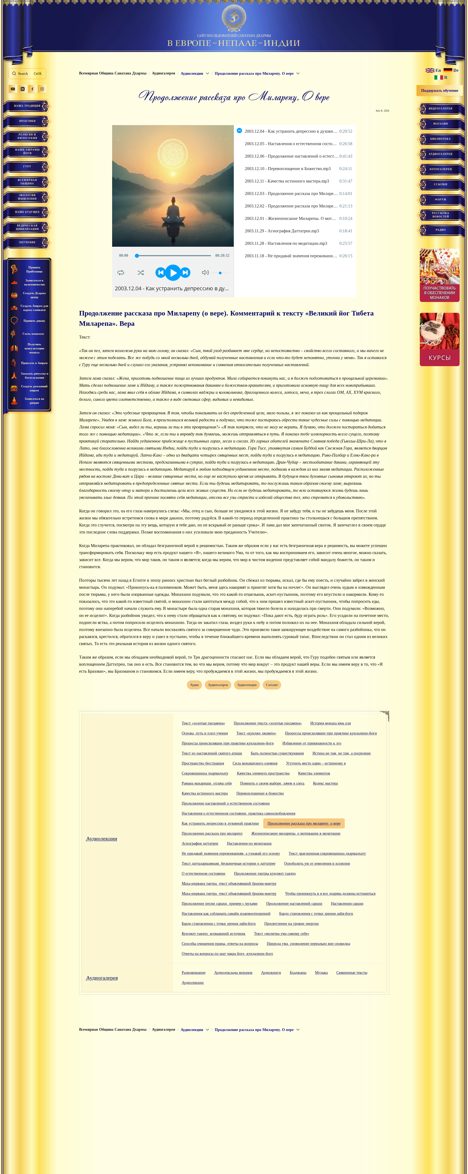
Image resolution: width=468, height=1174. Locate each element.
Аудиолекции (101, 838)
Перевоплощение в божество (260, 793)
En (438, 70)
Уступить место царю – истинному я (316, 763)
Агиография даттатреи (200, 843)
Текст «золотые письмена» (203, 723)
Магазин (440, 123)
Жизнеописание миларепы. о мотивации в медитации (295, 833)
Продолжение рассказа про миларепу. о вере (304, 823)
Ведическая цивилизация (27, 227)
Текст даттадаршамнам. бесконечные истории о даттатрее (228, 863)
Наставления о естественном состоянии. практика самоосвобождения (238, 813)
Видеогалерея (441, 108)
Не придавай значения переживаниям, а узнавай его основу (231, 853)
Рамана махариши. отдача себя (207, 783)
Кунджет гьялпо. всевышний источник (213, 934)
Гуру (27, 166)
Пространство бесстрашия (203, 763)
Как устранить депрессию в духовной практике (220, 823)
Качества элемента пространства (263, 773)
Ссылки (440, 184)
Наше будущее (27, 212)
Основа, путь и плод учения (205, 733)
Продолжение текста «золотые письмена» (268, 723)
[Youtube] (12, 88)
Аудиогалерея (102, 978)
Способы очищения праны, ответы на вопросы (220, 944)
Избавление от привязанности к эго (311, 743)
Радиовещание (194, 973)
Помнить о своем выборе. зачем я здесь (272, 783)
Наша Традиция (27, 106)
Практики (27, 121)
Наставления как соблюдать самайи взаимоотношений (226, 914)
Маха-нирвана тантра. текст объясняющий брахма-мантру (229, 884)
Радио (441, 230)
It (445, 77)
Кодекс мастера (325, 783)
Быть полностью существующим (277, 753)
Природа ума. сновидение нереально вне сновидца (308, 944)
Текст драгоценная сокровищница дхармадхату (327, 853)
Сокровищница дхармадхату (205, 773)
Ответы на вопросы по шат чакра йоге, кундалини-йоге (227, 954)
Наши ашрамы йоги (27, 151)
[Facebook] (32, 88)
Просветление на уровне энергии (291, 924)
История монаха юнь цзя (330, 723)
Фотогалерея (441, 169)
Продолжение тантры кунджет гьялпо (265, 873)
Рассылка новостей (440, 215)
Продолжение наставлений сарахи (294, 904)
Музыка (321, 973)
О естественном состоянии (203, 873)
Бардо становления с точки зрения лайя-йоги (316, 914)
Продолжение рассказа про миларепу (212, 833)
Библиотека (440, 139)
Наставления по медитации (249, 843)
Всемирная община (27, 182)
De (456, 70)
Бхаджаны (298, 973)
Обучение (27, 242)
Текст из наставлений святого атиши (212, 753)
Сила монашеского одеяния (255, 763)
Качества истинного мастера (205, 793)
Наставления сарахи (347, 904)
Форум (440, 199)
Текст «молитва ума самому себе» (281, 934)
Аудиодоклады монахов (233, 973)
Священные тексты (351, 973)
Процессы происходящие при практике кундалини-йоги (331, 733)
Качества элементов (314, 773)
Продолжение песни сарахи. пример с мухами (220, 904)
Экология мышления (27, 197)
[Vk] (22, 88)
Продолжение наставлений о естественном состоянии (226, 803)
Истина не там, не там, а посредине (342, 753)
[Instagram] (42, 88)
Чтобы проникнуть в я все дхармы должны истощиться (330, 894)
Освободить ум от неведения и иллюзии (317, 863)
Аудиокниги (271, 973)
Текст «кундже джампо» (256, 733)
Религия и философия (27, 136)
